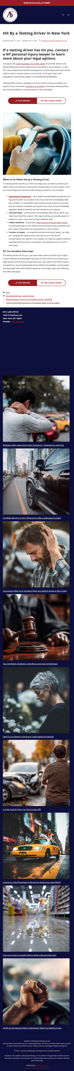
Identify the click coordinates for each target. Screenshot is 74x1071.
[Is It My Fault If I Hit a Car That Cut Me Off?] (36, 773)
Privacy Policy (29, 1068)
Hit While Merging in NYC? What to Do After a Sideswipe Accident (32, 518)
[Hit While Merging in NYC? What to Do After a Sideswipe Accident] (36, 481)
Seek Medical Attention (20, 196)
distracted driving (14, 296)
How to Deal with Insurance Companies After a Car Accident (33, 303)
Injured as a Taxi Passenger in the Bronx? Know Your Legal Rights (32, 882)
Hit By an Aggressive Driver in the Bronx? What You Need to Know (32, 1028)
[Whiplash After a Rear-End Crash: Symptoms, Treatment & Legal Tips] (36, 409)
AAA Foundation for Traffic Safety (30, 63)
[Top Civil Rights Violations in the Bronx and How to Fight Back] (36, 627)
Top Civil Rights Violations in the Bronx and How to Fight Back (30, 663)
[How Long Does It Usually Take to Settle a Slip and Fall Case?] (36, 918)
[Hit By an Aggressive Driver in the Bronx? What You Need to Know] (36, 991)
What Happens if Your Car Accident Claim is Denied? (29, 299)
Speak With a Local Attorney (37, 3)
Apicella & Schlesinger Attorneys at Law (54, 41)
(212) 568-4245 (17, 321)
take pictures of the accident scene (51, 222)
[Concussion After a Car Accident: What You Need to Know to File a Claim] (36, 554)
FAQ (8, 292)
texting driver (28, 296)
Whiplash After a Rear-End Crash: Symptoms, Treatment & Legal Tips (33, 445)
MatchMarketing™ (42, 1065)
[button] (63, 15)
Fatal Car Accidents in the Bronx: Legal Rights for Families (28, 736)
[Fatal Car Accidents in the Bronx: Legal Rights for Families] (36, 700)
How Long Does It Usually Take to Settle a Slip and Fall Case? (29, 955)
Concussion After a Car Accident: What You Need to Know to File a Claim (35, 591)
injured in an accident (35, 86)
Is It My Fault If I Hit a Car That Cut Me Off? (22, 809)
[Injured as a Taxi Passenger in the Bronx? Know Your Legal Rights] (36, 846)
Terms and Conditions (42, 1068)
